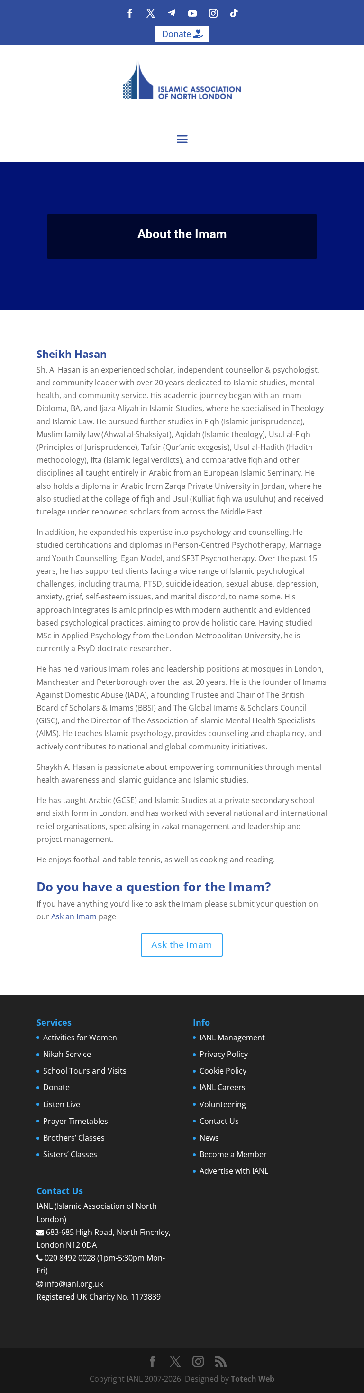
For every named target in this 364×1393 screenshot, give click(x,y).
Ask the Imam (181, 944)
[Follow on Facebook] (129, 13)
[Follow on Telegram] (171, 13)
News (209, 1137)
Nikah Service (67, 1054)
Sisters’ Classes (70, 1154)
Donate (176, 33)
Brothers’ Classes (74, 1137)
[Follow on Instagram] (213, 13)
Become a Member (233, 1154)
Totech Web (252, 1379)
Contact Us (219, 1121)
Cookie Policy (223, 1071)
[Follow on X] (150, 13)
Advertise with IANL (234, 1171)
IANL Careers (223, 1087)
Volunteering (223, 1104)
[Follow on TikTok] (234, 13)
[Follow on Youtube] (192, 13)
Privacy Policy (224, 1054)
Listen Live (61, 1104)
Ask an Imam (74, 916)
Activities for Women (80, 1037)
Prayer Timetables (75, 1121)
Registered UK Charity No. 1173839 (98, 1296)
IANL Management (232, 1037)
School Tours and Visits (85, 1071)
